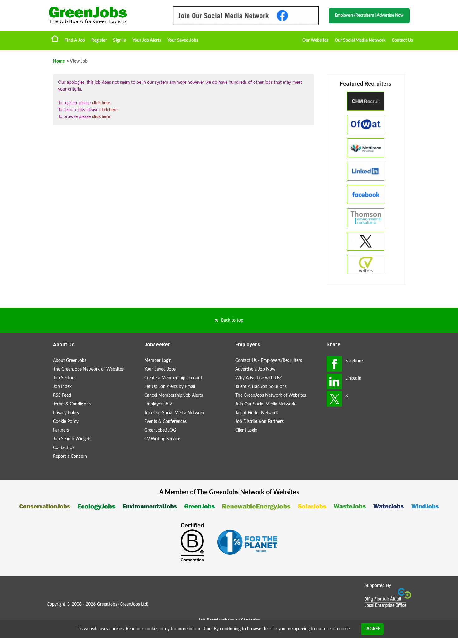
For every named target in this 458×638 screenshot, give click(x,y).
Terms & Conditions (72, 404)
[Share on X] (334, 399)
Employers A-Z (158, 404)
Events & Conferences (165, 421)
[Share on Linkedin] (334, 381)
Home (54, 38)
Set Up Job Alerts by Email (169, 387)
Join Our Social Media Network (174, 413)
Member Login (158, 360)
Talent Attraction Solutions (261, 387)
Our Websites (315, 40)
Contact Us (402, 40)
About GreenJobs (69, 360)
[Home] (104, 15)
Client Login (246, 430)
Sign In (119, 40)
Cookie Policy (66, 421)
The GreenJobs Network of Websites (88, 369)
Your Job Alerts (146, 40)
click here (101, 103)
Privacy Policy (66, 413)
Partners (61, 430)
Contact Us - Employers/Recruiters (268, 360)
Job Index (62, 387)
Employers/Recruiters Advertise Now (369, 15)
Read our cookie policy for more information (169, 629)
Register (99, 40)
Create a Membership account (173, 378)
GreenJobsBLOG (160, 430)
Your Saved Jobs (182, 40)
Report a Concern (70, 456)
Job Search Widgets (72, 439)
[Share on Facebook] (334, 364)
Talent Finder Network (256, 413)
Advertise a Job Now (255, 369)
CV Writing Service (162, 439)
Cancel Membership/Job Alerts (173, 395)
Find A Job (74, 40)
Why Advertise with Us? (258, 378)
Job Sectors (64, 378)
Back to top (232, 320)
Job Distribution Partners (259, 421)
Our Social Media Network (360, 40)
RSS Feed (62, 395)
